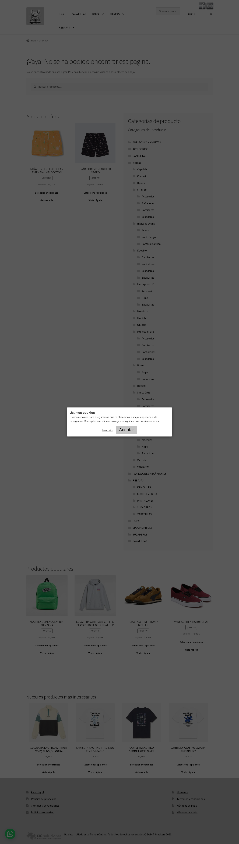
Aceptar (126, 429)
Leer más (107, 430)
